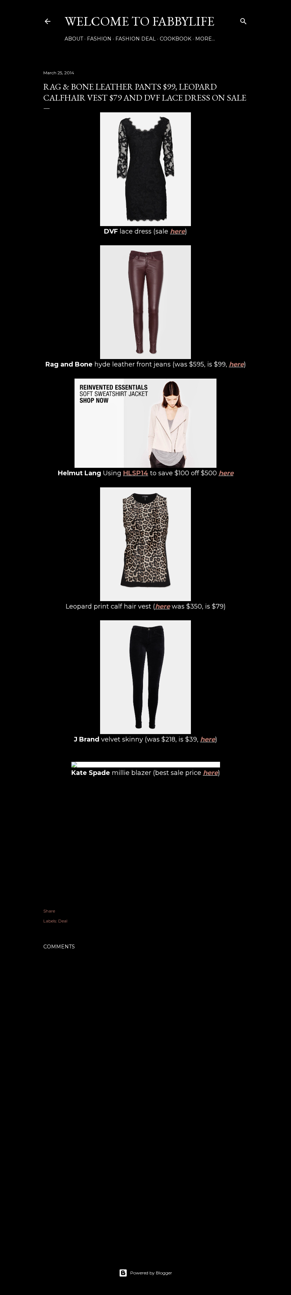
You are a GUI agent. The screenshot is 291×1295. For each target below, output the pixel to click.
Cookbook (175, 39)
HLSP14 (135, 473)
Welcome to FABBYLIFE (139, 21)
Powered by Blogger (151, 1272)
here (177, 231)
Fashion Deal (135, 39)
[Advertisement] (145, 1183)
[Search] (243, 20)
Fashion (99, 39)
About (74, 39)
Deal (62, 921)
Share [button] (49, 911)
